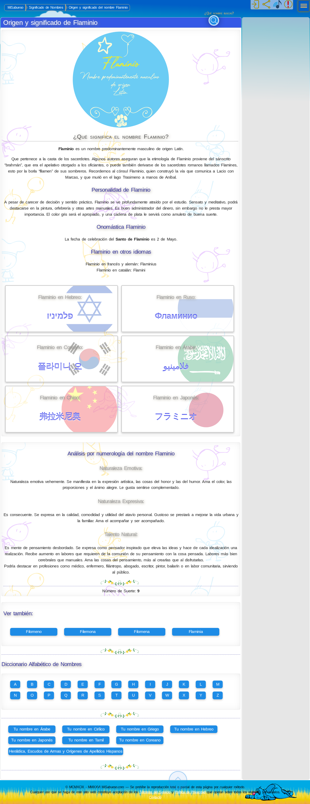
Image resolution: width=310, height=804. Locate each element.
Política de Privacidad (190, 792)
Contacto (155, 797)
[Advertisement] (275, 43)
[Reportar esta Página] (288, 4)
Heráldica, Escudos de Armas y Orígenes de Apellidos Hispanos (65, 751)
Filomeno (34, 631)
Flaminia (196, 631)
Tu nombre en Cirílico (86, 729)
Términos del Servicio (154, 792)
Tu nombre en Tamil (86, 740)
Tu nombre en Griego (140, 729)
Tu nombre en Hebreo (193, 729)
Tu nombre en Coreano (139, 740)
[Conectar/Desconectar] (255, 4)
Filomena (142, 631)
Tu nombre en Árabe (31, 729)
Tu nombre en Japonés (32, 740)
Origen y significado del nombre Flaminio (98, 7)
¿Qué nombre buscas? (219, 13)
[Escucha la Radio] (277, 4)
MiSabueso (15, 7)
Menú (302, 6)
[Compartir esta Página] (266, 4)
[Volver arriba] (178, 780)
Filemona (88, 631)
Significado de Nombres (46, 7)
